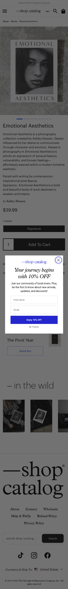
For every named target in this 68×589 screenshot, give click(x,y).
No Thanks (34, 327)
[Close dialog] (58, 260)
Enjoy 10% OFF (34, 319)
